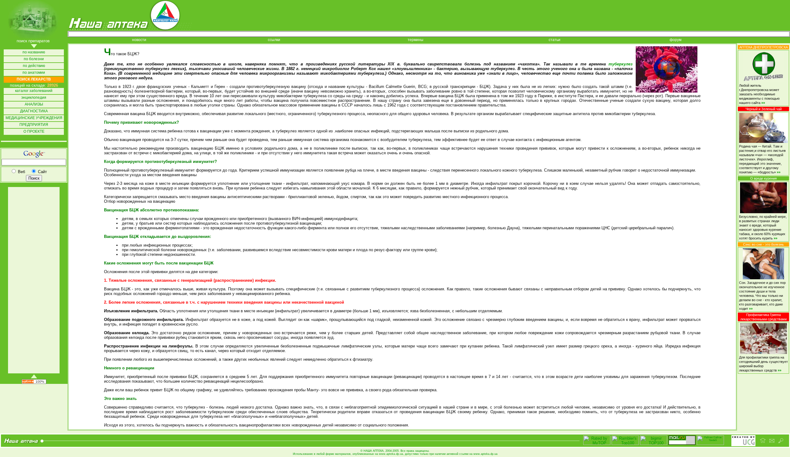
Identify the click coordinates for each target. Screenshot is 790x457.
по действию (34, 66)
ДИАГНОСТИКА (34, 111)
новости (139, 40)
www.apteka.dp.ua (391, 453)
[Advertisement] (33, 280)
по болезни (34, 59)
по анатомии (34, 73)
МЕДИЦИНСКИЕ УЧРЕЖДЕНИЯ (34, 118)
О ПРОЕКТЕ (33, 132)
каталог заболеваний (33, 91)
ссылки (274, 40)
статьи (554, 40)
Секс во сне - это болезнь (763, 244)
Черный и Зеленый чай (764, 109)
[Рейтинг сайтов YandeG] (710, 444)
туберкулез (621, 64)
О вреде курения (763, 178)
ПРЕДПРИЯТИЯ (33, 125)
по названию (34, 52)
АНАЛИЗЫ (34, 104)
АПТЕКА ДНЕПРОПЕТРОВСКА (763, 47)
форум (675, 40)
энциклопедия (33, 98)
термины (415, 40)
